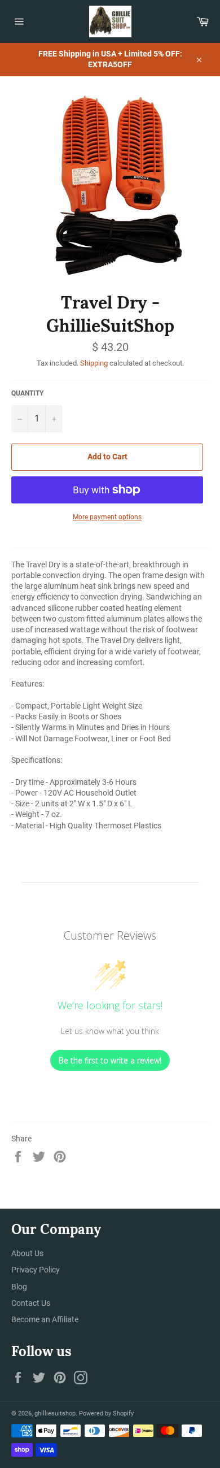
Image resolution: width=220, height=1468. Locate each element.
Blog (19, 1286)
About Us (27, 1253)
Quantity (27, 393)
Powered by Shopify (106, 1413)
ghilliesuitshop (55, 1413)
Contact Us (30, 1303)
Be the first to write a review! (110, 1060)
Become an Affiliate (44, 1319)
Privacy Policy (35, 1269)
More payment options (107, 517)
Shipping (94, 363)
